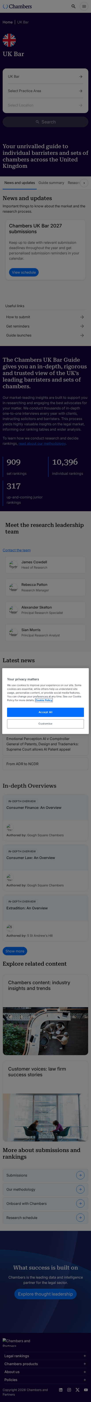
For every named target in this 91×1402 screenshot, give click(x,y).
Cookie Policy (44, 700)
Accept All (46, 712)
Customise (45, 723)
